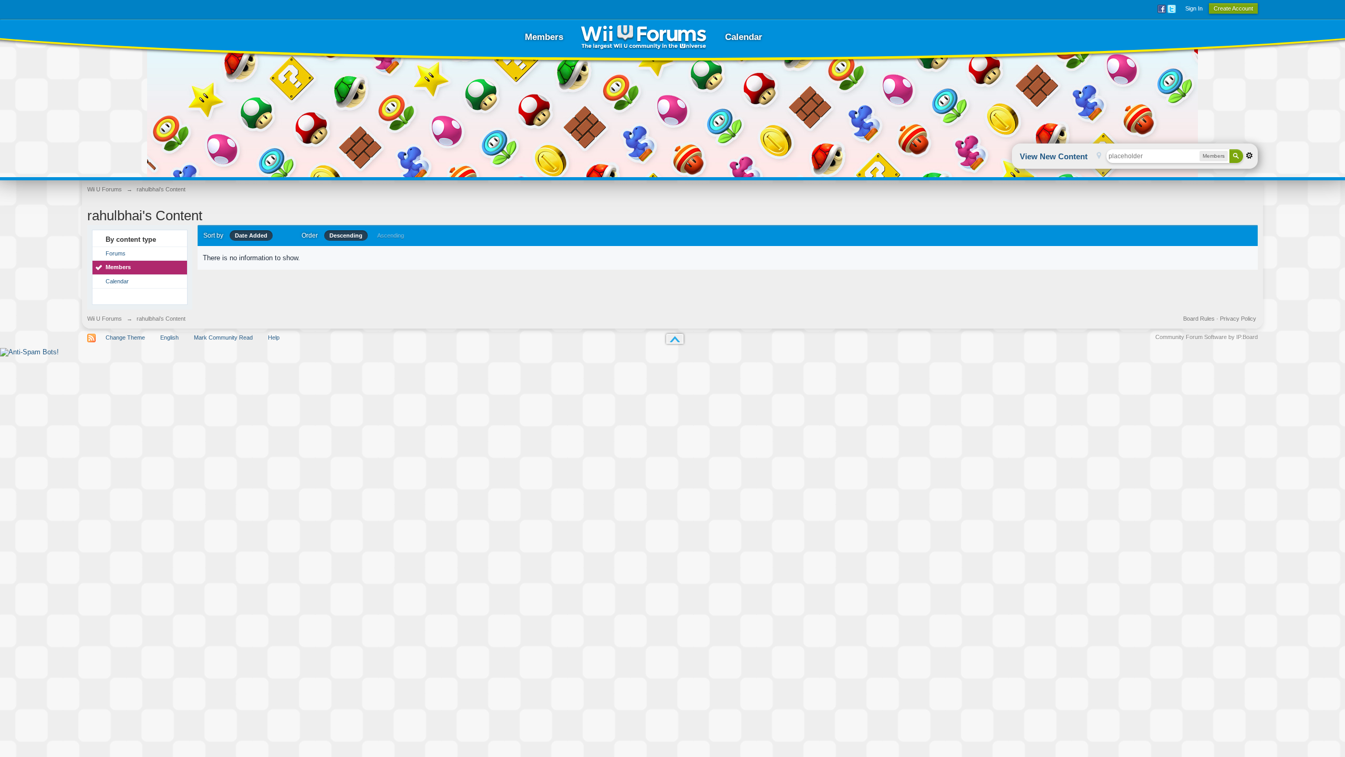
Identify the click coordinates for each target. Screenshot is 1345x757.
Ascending (390, 235)
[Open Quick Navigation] (1098, 156)
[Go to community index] (644, 37)
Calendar (743, 37)
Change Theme (125, 337)
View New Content (1054, 156)
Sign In (1194, 8)
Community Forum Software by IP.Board (1206, 337)
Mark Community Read (223, 337)
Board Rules (1199, 318)
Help (274, 337)
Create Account (1233, 8)
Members (544, 37)
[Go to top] (675, 339)
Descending (346, 235)
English (169, 337)
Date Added (251, 235)
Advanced (1249, 155)
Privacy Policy (1238, 318)
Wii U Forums (104, 318)
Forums (116, 253)
